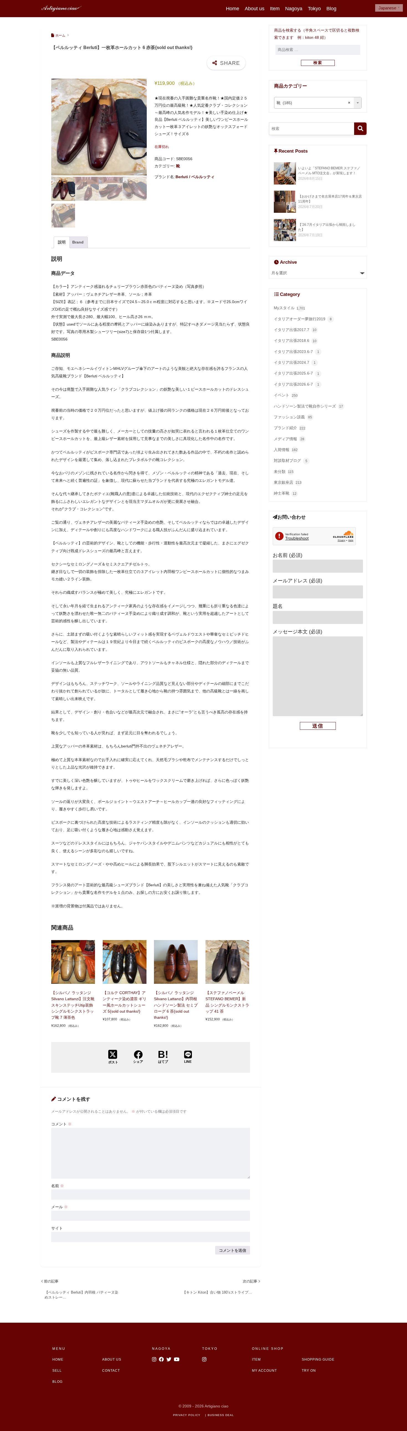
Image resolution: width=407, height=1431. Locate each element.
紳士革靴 (285, 493)
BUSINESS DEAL (221, 1415)
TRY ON (309, 1371)
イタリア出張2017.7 (295, 330)
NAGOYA (161, 1349)
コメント (61, 1124)
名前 (57, 1186)
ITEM (256, 1359)
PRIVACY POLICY (186, 1415)
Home (232, 8)
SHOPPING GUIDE (318, 1359)
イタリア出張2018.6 (295, 341)
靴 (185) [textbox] (314, 103)
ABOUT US (111, 1359)
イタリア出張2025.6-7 (296, 373)
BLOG (57, 1382)
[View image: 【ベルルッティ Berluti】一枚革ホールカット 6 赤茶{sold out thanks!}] (99, 127)
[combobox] (318, 103)
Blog (331, 8)
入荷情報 (286, 450)
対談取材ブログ (290, 461)
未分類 (283, 472)
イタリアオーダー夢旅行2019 (303, 319)
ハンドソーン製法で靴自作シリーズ (308, 406)
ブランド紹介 (289, 428)
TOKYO (210, 1349)
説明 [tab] (62, 242)
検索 (317, 63)
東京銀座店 (288, 482)
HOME (57, 1359)
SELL (57, 1371)
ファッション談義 (293, 417)
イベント (286, 395)
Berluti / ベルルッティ (195, 177)
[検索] (360, 128)
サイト (57, 1228)
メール (59, 1207)
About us (254, 8)
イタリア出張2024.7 (295, 362)
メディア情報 (289, 439)
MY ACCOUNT (264, 1371)
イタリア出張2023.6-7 (296, 352)
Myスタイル (289, 308)
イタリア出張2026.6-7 (296, 384)
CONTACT (111, 1371)
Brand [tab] (78, 242)
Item (275, 8)
